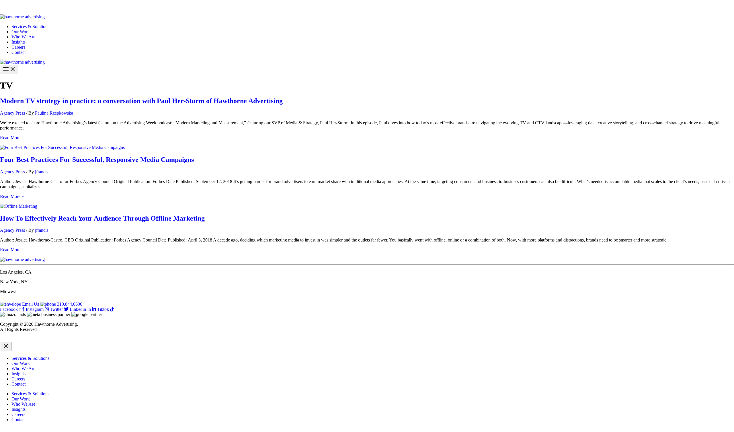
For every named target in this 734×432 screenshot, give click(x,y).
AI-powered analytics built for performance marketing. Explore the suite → (95, 7)
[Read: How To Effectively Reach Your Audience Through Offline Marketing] (18, 206)
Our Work (20, 31)
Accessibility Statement (95, 339)
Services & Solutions (30, 26)
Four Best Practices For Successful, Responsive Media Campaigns (97, 159)
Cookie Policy (58, 339)
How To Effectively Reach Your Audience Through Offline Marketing (102, 218)
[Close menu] (5, 346)
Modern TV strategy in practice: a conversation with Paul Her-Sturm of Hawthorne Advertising (141, 101)
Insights (18, 42)
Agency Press (12, 113)
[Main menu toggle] (9, 69)
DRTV (6, 339)
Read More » (12, 137)
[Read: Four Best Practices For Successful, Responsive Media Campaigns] (62, 147)
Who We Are (23, 36)
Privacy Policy (29, 339)
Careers (18, 47)
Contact (18, 52)
